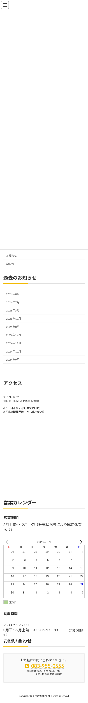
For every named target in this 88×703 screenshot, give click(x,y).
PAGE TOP (81, 677)
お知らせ (11, 255)
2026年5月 (12, 310)
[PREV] (7, 542)
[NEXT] (80, 542)
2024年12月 (13, 335)
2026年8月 (12, 294)
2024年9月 (12, 359)
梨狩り (10, 263)
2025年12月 (13, 318)
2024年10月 (13, 351)
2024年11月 (13, 343)
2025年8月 (12, 326)
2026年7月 (12, 302)
